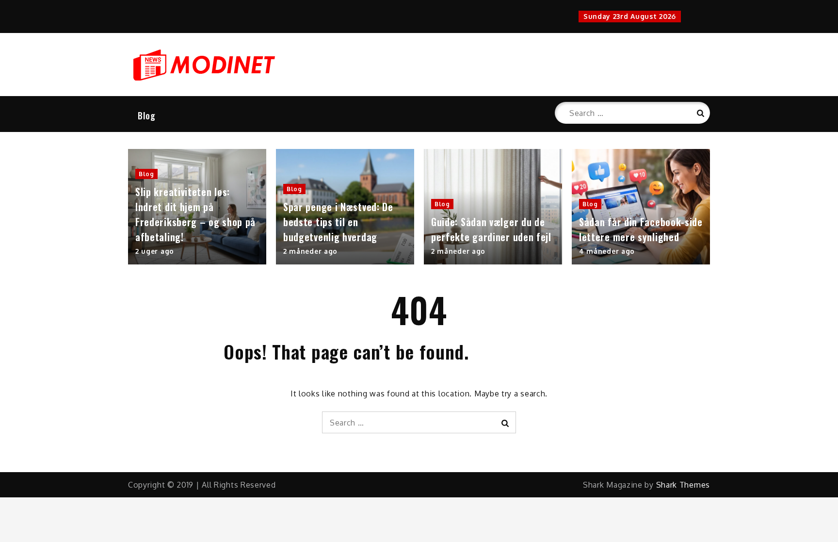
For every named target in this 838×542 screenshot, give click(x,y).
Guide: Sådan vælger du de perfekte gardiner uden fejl (491, 229)
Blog (147, 115)
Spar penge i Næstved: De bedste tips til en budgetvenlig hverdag (338, 221)
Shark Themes (683, 485)
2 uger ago (154, 251)
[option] (197, 206)
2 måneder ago (310, 251)
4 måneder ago (607, 251)
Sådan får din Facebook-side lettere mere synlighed (641, 229)
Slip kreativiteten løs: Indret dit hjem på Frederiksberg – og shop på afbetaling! (195, 214)
